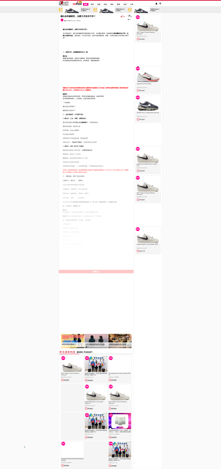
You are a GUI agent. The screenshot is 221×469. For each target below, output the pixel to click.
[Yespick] (78, 4)
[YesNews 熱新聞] (63, 5)
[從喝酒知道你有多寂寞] (120, 341)
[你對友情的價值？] (72, 341)
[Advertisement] (96, 45)
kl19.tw (79, 20)
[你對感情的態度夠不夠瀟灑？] (96, 341)
